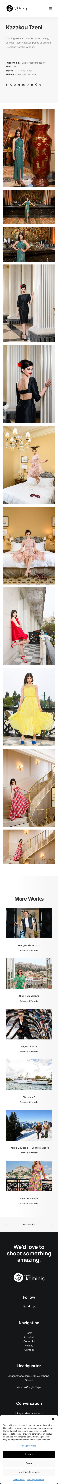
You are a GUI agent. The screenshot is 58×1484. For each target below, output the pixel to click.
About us (29, 1337)
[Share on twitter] (11, 85)
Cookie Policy (19, 1479)
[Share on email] (40, 85)
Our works (29, 1341)
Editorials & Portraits (29, 950)
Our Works (29, 1224)
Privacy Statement (35, 1479)
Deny (29, 1463)
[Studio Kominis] (17, 8)
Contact (29, 1349)
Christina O (29, 1097)
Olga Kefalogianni (29, 996)
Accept (29, 1454)
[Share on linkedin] (23, 85)
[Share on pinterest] (19, 85)
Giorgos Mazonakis (29, 945)
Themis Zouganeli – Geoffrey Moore (29, 1147)
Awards (29, 1345)
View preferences (29, 1472)
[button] (53, 1419)
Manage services (28, 1446)
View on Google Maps (29, 1387)
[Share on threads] (15, 85)
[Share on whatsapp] (27, 85)
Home (29, 1333)
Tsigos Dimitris (29, 1046)
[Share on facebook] (7, 85)
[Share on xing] (36, 85)
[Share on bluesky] (32, 85)
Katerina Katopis (29, 1198)
